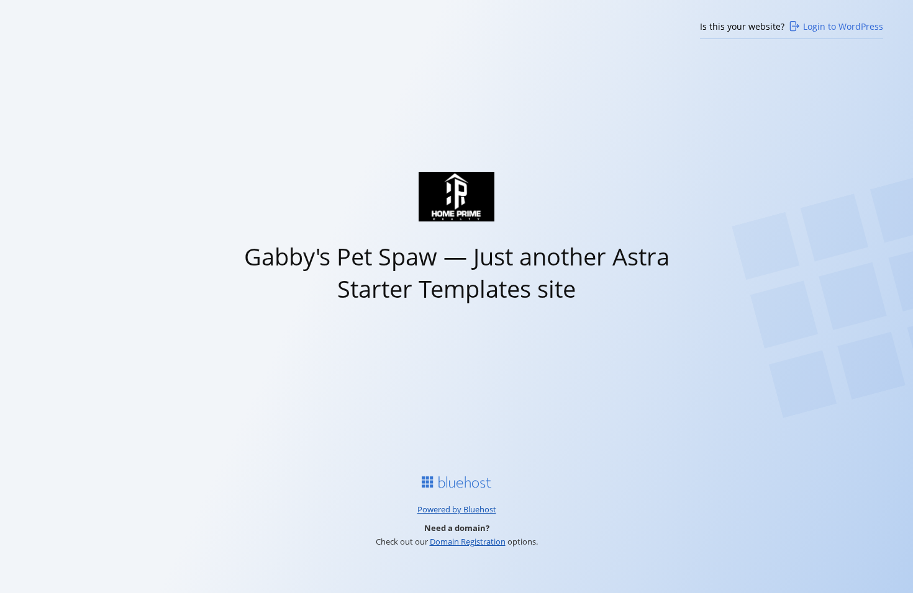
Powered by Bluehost (456, 509)
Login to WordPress (843, 26)
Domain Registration (468, 541)
